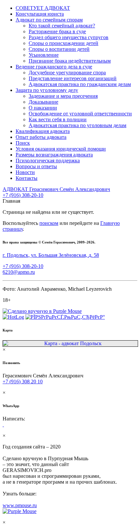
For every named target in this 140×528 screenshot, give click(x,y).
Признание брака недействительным (70, 61)
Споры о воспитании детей (59, 49)
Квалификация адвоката (43, 131)
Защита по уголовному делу (47, 90)
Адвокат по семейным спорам (49, 19)
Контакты (26, 178)
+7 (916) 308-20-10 (23, 195)
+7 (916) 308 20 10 (23, 381)
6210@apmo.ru (19, 272)
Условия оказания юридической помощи (61, 149)
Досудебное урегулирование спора (67, 72)
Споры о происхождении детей (63, 43)
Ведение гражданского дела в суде (54, 66)
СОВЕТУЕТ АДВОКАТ (43, 8)
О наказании (43, 107)
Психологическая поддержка (48, 160)
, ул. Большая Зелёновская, (51, 255)
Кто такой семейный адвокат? (62, 25)
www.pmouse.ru (20, 505)
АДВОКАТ (56, 189)
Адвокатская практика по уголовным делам (77, 125)
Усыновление (44, 55)
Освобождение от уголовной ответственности (80, 113)
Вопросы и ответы (36, 166)
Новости (25, 172)
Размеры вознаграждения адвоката (54, 154)
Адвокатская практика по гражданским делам (80, 84)
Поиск (23, 143)
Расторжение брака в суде (57, 31)
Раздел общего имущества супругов (68, 37)
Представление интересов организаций (73, 78)
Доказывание (43, 102)
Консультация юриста (40, 14)
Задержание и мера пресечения (63, 96)
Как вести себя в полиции (58, 119)
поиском (48, 223)
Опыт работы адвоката (41, 137)
